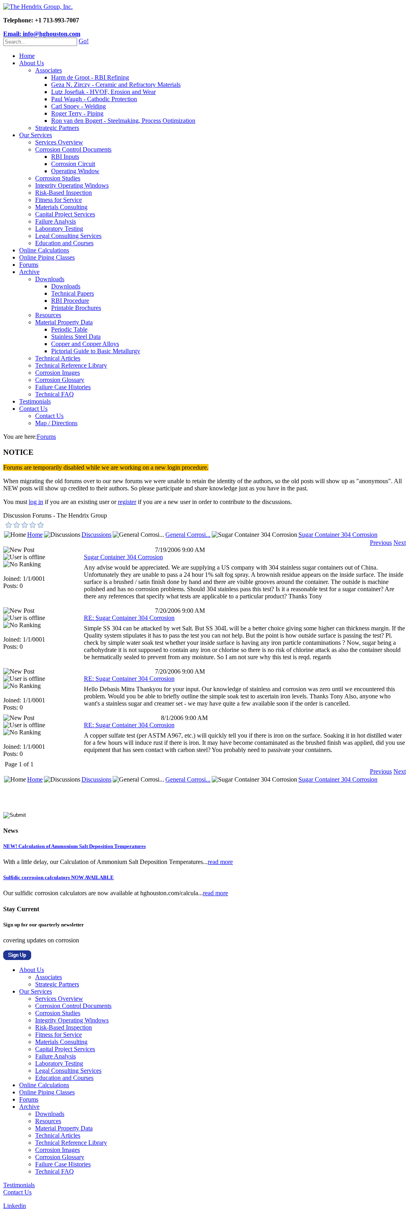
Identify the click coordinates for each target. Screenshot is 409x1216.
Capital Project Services (65, 214)
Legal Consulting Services (68, 235)
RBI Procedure (70, 300)
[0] (8, 524)
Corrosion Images (57, 372)
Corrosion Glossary (59, 379)
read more (220, 861)
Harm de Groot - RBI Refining (90, 77)
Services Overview (59, 142)
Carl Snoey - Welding (78, 106)
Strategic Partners (57, 127)
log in (36, 501)
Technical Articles (57, 358)
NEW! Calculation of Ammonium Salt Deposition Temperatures (74, 846)
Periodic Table (69, 329)
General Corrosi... (187, 534)
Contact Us (33, 408)
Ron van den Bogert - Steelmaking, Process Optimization (123, 120)
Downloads (49, 279)
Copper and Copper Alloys (85, 343)
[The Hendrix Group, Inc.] (38, 6)
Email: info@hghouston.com (41, 33)
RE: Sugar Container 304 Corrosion (129, 617)
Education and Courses (64, 243)
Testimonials (35, 401)
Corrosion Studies (57, 178)
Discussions (96, 534)
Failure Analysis (55, 221)
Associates (48, 70)
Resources (48, 315)
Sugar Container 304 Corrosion (337, 534)
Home (27, 55)
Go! (84, 41)
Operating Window (75, 171)
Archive (29, 271)
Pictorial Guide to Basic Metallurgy (95, 351)
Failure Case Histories (63, 387)
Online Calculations (44, 250)
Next (399, 542)
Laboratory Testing (59, 228)
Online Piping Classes (47, 257)
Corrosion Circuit (73, 163)
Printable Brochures (76, 307)
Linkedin (14, 1205)
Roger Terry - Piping (77, 113)
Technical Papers (72, 293)
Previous (381, 542)
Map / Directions (56, 423)
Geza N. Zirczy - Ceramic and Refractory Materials (116, 84)
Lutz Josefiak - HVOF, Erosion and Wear (103, 91)
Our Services (35, 135)
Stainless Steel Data (76, 336)
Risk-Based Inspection (63, 192)
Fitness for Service (58, 199)
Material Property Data (64, 322)
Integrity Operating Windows (72, 185)
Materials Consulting (61, 207)
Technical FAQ (54, 394)
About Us (31, 63)
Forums (28, 264)
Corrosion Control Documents (73, 149)
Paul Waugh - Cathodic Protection (94, 99)
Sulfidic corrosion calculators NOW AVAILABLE (58, 877)
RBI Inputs (65, 156)
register (127, 501)
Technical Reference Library (71, 365)
